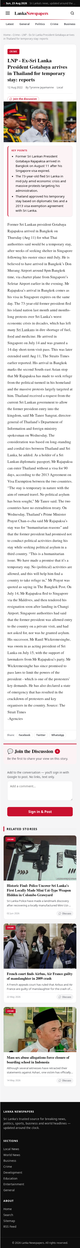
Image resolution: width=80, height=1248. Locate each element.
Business (69, 24)
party (60, 659)
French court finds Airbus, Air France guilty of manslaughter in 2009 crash (40, 976)
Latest (10, 24)
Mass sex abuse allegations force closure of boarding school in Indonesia (38, 1060)
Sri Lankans (25, 329)
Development (12, 1172)
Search (8, 1215)
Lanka (31, 13)
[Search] (72, 13)
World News (11, 1155)
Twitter (40, 735)
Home (7, 34)
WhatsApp (57, 735)
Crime (54, 24)
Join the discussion (25, 98)
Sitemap (9, 1221)
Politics (40, 24)
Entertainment (13, 1184)
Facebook (24, 735)
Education (10, 1178)
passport (43, 461)
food (10, 336)
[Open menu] (7, 13)
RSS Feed (9, 1226)
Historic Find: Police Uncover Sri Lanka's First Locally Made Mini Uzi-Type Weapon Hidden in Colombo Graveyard (39, 890)
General (24, 24)
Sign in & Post (40, 811)
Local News (11, 1149)
